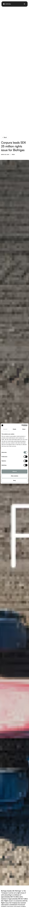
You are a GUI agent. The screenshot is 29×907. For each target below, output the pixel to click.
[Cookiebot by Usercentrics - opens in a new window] (21, 425)
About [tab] (23, 429)
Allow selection (14, 476)
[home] (7, 4)
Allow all (14, 471)
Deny (14, 480)
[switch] (25, 457)
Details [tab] (14, 429)
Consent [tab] (5, 429)
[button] (24, 4)
